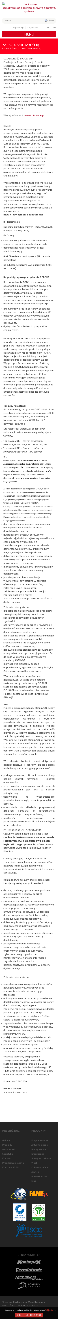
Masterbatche (39, 1176)
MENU (29, 34)
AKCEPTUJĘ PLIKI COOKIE (29, 1315)
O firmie (6, 1140)
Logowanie (33, 27)
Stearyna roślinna (41, 1158)
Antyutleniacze (39, 1144)
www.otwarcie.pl (34, 115)
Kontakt (6, 1158)
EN (54, 27)
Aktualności (8, 1149)
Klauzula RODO (10, 1167)
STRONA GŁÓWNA (9, 48)
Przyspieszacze (40, 1140)
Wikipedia (49, 1310)
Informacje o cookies (28, 1305)
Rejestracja (18, 27)
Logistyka (7, 1153)
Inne (33, 1180)
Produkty (7, 1144)
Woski (34, 1162)
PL (48, 27)
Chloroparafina (39, 1167)
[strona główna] (29, 7)
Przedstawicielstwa (13, 1162)
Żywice (35, 1171)
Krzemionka (37, 1153)
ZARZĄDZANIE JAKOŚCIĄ (30, 48)
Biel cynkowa (38, 1149)
